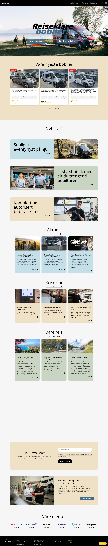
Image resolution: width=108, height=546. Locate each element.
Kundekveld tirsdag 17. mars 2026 (81, 255)
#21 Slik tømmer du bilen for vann (81, 308)
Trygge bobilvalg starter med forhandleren (52, 255)
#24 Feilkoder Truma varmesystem (24, 308)
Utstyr (78, 3)
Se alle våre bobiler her (53, 108)
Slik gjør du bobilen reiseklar (53, 286)
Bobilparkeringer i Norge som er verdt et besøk (79, 358)
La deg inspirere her (53, 336)
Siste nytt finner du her (53, 234)
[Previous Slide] (11, 78)
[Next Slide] (37, 78)
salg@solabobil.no (20, 544)
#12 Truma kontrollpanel (53, 308)
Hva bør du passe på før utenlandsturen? (25, 255)
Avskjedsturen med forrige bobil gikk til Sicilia (26, 358)
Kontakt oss (94, 3)
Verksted (85, 3)
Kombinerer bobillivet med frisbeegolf (53, 358)
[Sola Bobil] (5, 2)
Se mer (47, 153)
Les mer (35, 269)
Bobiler (72, 3)
